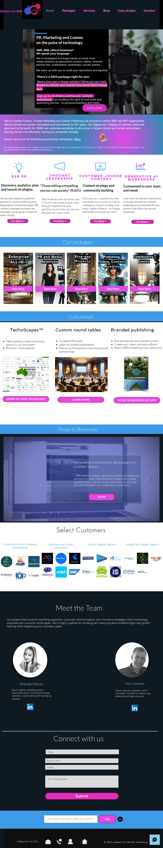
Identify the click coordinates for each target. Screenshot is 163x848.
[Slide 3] (85, 516)
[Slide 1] (77, 516)
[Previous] (12, 479)
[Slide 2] (81, 516)
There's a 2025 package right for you (63, 76)
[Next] (150, 479)
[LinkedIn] (30, 707)
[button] (6, 561)
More (77, 139)
